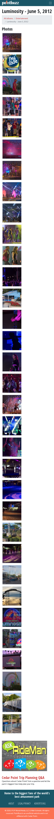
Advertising (40, 803)
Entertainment (22, 18)
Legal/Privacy (24, 803)
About (11, 803)
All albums (8, 18)
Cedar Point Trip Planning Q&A (23, 777)
